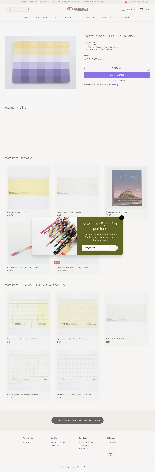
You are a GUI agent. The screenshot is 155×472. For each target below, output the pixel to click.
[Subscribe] (113, 248)
